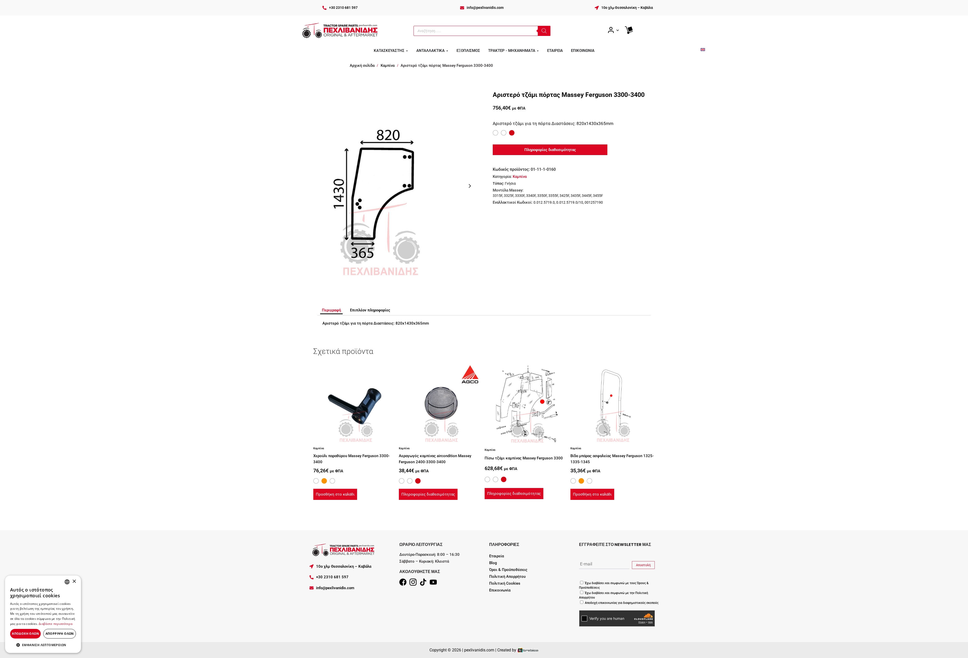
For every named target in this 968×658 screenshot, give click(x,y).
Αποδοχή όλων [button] (25, 633)
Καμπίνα (388, 65)
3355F (553, 196)
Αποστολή (643, 565)
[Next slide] (469, 186)
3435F (575, 196)
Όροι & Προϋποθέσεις (508, 569)
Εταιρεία (496, 556)
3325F (508, 196)
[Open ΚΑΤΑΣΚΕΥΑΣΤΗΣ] (407, 51)
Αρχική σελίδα (362, 65)
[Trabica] (528, 650)
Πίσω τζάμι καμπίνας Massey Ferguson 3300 (524, 458)
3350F (542, 196)
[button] (43, 645)
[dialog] (43, 614)
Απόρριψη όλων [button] (60, 633)
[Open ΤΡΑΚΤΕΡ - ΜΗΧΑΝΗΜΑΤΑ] (538, 51)
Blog (493, 563)
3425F (564, 196)
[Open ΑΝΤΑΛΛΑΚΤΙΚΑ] (447, 51)
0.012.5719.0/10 (569, 202)
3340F (531, 196)
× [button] (74, 581)
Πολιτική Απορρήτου (507, 576)
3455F (598, 196)
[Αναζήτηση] (544, 31)
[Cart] (629, 30)
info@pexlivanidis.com (485, 8)
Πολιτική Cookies (504, 583)
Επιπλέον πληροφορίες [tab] (370, 310)
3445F (586, 196)
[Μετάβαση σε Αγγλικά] (703, 49)
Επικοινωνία (499, 590)
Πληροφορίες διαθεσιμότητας (428, 494)
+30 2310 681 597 (343, 8)
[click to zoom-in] (380, 186)
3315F (497, 196)
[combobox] (67, 581)
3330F (520, 196)
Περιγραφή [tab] (331, 310)
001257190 (594, 202)
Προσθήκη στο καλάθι (335, 494)
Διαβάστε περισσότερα (55, 624)
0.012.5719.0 (544, 202)
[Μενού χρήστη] (613, 30)
